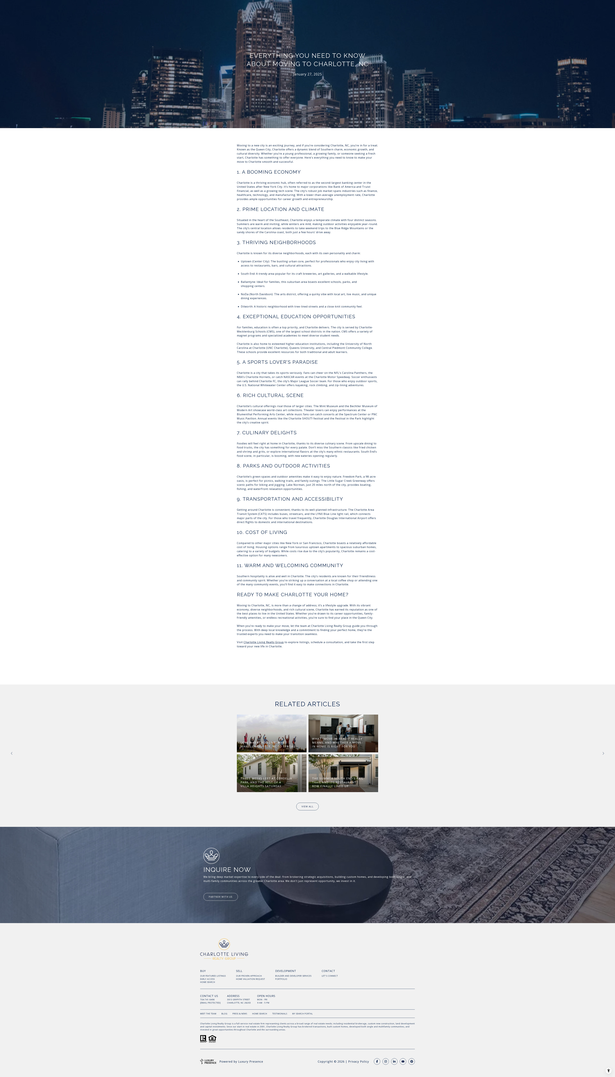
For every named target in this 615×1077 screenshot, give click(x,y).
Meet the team (208, 1013)
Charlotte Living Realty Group (264, 642)
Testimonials (279, 1013)
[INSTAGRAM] (385, 1061)
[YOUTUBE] (403, 1061)
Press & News (240, 1013)
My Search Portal (302, 1013)
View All (307, 806)
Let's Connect (330, 976)
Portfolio (281, 979)
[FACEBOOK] (377, 1061)
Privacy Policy (358, 1061)
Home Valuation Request (250, 979)
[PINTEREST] (411, 1061)
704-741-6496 (207, 999)
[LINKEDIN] (394, 1061)
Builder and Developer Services (293, 976)
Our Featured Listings (213, 976)
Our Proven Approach (249, 976)
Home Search (207, 982)
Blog (224, 1013)
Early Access (207, 979)
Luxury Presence (250, 1061)
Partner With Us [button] (221, 896)
